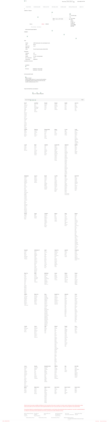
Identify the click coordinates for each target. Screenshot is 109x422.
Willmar (45, 378)
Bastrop (25, 301)
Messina (45, 328)
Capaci (45, 389)
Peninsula (45, 277)
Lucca (25, 133)
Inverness (66, 276)
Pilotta (76, 389)
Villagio (66, 155)
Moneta (66, 161)
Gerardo (25, 127)
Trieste (25, 279)
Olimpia (25, 195)
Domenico (66, 337)
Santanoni (45, 316)
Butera (45, 154)
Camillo (35, 266)
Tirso (65, 215)
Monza (66, 175)
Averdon (45, 214)
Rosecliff (45, 310)
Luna (25, 120)
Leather (76, 247)
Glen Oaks (45, 275)
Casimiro (25, 211)
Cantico (66, 145)
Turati (55, 393)
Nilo (65, 391)
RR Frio (76, 370)
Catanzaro (76, 311)
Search (45, 414)
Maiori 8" (56, 299)
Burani (66, 109)
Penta (65, 393)
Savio (65, 328)
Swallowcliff (46, 298)
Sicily (45, 332)
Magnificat (76, 139)
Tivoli (76, 321)
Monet (35, 273)
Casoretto (35, 150)
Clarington (46, 369)
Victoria (25, 329)
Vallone (76, 277)
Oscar (25, 117)
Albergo (76, 275)
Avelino (25, 378)
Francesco (35, 268)
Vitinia (76, 318)
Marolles (56, 149)
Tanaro (66, 217)
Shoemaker (26, 256)
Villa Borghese (26, 175)
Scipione (25, 196)
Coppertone (76, 236)
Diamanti (56, 326)
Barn (75, 217)
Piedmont (25, 298)
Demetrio (76, 183)
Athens (45, 380)
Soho (35, 133)
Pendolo (66, 330)
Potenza (56, 183)
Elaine (25, 218)
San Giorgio (36, 277)
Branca (25, 217)
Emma (25, 185)
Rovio (35, 215)
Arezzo (56, 327)
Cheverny (45, 215)
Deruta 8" (56, 301)
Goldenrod (56, 342)
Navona (76, 255)
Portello (45, 402)
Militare (25, 194)
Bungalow (45, 280)
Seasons (76, 133)
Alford (66, 280)
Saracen (66, 300)
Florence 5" (36, 337)
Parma (76, 307)
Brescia (25, 289)
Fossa (65, 346)
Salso (65, 368)
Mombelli (76, 182)
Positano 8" (56, 297)
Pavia (45, 267)
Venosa (35, 392)
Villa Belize (46, 144)
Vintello (25, 368)
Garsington (46, 297)
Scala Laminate (57, 387)
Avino (25, 103)
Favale (66, 181)
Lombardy (25, 296)
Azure (55, 358)
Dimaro (56, 217)
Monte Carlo (36, 294)
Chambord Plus (57, 144)
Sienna (76, 309)
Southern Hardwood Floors (43, 417)
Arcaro (25, 255)
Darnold (45, 368)
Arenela (56, 181)
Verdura (66, 370)
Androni (66, 327)
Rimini (45, 256)
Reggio (76, 390)
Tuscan (76, 326)
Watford (56, 338)
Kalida (45, 379)
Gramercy (35, 134)
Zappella (66, 329)
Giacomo (35, 297)
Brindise (56, 276)
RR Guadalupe (77, 369)
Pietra (25, 275)
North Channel (46, 278)
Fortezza (56, 185)
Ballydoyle (46, 317)
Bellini (66, 131)
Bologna (76, 296)
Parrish (56, 108)
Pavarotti (45, 130)
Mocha (76, 214)
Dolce (25, 110)
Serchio (66, 214)
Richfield (45, 381)
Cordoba (25, 326)
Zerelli (55, 332)
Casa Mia (56, 175)
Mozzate (66, 173)
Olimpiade (76, 141)
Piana (65, 299)
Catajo (25, 145)
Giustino (76, 143)
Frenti (35, 374)
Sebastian (45, 183)
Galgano (25, 193)
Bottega (35, 298)
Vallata (66, 163)
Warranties (76, 414)
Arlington (45, 300)
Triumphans (76, 142)
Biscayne (35, 182)
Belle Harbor (46, 273)
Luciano (56, 273)
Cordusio (56, 389)
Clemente (25, 212)
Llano (35, 371)
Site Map (25, 414)
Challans (25, 181)
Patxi (65, 305)
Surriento (56, 277)
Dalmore (66, 273)
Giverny (35, 276)
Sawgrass (35, 175)
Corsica (25, 366)
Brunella (25, 210)
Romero (25, 331)
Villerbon (45, 222)
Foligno (35, 272)
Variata (25, 276)
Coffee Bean (56, 348)
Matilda (45, 184)
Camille (35, 274)
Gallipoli (35, 255)
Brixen (56, 216)
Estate (45, 294)
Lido (45, 255)
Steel (75, 216)
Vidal (25, 108)
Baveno (45, 259)
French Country (67, 193)
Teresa (45, 182)
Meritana (25, 134)
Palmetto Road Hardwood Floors (68, 417)
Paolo (25, 203)
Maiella (66, 298)
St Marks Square (77, 258)
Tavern (76, 224)
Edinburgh (66, 277)
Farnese (76, 259)
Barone (56, 374)
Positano (76, 273)
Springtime (36, 278)
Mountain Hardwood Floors (55, 417)
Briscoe (66, 225)
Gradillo (25, 107)
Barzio (55, 214)
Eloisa (65, 107)
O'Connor (66, 224)
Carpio (25, 330)
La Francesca (56, 255)
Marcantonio (26, 192)
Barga (25, 130)
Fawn (45, 181)
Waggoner (66, 222)
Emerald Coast (57, 294)
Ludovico (25, 200)
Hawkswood (46, 319)
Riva (55, 215)
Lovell (45, 307)
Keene (35, 110)
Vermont (25, 214)
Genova (35, 326)
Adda (75, 109)
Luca (75, 305)
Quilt (45, 374)
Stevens (25, 254)
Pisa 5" (35, 332)
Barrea (25, 149)
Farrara (56, 352)
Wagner (25, 109)
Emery (56, 145)
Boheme (56, 275)
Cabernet (66, 153)
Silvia (75, 140)
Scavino (66, 339)
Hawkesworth (46, 315)
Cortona (76, 332)
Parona (76, 300)
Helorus (76, 329)
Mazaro (66, 371)
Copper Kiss (76, 244)
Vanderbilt (45, 321)
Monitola (66, 185)
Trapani (45, 393)
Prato (75, 176)
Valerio (25, 191)
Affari (55, 390)
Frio (35, 370)
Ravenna (25, 300)
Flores (45, 152)
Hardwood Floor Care (47, 413)
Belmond (25, 112)
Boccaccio (25, 118)
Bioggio (35, 217)
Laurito (76, 274)
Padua (55, 265)
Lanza (55, 391)
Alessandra (25, 204)
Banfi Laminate (36, 387)
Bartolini (76, 144)
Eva (24, 111)
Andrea (25, 183)
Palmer (56, 107)
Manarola (56, 264)
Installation (35, 414)
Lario (75, 108)
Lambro (66, 216)
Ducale (76, 391)
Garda (76, 103)
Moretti (66, 190)
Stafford (45, 372)
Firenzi (76, 317)
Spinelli (66, 331)
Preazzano (76, 279)
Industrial (76, 243)
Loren (65, 297)
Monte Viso (26, 273)
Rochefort (25, 182)
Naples (45, 329)
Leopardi (66, 342)
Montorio (76, 298)
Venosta (66, 134)
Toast (75, 237)
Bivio (65, 182)
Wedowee (25, 381)
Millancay (45, 217)
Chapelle (56, 152)
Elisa (75, 145)
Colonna (76, 256)
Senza (65, 174)
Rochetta (56, 184)
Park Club (35, 111)
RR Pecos (76, 374)
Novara (45, 266)
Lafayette (35, 132)
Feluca (55, 256)
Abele (25, 206)
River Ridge (76, 366)
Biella (45, 265)
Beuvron (56, 154)
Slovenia (25, 297)
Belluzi (66, 191)
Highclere (45, 299)
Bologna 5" (36, 328)
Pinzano (66, 169)
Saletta (66, 332)
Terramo (66, 132)
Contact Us (25, 415)
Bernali (56, 190)
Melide (35, 214)
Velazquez (25, 258)
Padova (35, 390)
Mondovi (35, 254)
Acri (45, 253)
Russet (55, 346)
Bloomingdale (36, 107)
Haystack (56, 349)
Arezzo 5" (35, 327)
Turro (35, 149)
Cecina (45, 263)
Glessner (45, 301)
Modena (56, 129)
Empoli (56, 337)
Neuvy (45, 224)
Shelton (25, 215)
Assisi (45, 327)
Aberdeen (66, 275)
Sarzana (25, 131)
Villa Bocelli (66, 144)
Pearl (75, 226)
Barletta (35, 369)
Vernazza (56, 253)
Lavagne (56, 368)
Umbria (25, 285)
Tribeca (35, 131)
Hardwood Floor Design (78, 413)
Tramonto (25, 373)
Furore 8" (56, 298)
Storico (66, 150)
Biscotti (76, 227)
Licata (45, 145)
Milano (35, 144)
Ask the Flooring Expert (58, 413)
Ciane (65, 369)
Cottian (25, 274)
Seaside (45, 279)
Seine (35, 279)
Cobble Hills (36, 108)
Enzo (45, 134)
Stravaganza (76, 130)
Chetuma (45, 150)
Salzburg (25, 294)
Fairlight (45, 296)
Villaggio (76, 284)
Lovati (66, 192)
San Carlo (76, 254)
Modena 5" (36, 330)
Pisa (75, 308)
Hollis (45, 276)
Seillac (55, 150)
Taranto (76, 319)
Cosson (45, 218)
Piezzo (55, 360)
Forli (75, 297)
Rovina (45, 131)
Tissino (66, 213)
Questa (56, 278)
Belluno (25, 287)
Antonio (76, 134)
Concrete (76, 222)
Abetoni (25, 132)
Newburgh (66, 279)
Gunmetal (76, 246)
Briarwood (46, 274)
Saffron (56, 341)
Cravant (56, 160)
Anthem (35, 181)
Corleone (45, 394)
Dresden (25, 213)
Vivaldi (76, 129)
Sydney (35, 154)
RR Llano (76, 373)
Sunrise (35, 275)
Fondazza (45, 103)
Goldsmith (76, 242)
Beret (35, 280)
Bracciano (25, 150)
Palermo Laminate (47, 387)
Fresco (76, 392)
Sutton (25, 382)
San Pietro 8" (56, 300)
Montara (56, 213)
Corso (65, 176)
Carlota (25, 327)
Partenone (35, 368)
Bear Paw (76, 132)
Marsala (76, 310)
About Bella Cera (57, 414)
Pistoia (45, 258)
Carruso (25, 116)
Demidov (76, 151)
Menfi (55, 191)
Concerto (76, 138)
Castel (55, 176)
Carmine (25, 190)
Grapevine (45, 325)
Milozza (56, 182)
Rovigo (25, 286)
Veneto (25, 389)
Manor (76, 223)
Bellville (45, 371)
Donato (35, 152)
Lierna (76, 110)
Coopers (56, 103)
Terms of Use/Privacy (37, 415)
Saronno (66, 164)
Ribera (66, 310)
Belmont (45, 308)
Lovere (66, 255)
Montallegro (56, 378)
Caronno (66, 151)
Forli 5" (35, 329)
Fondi (25, 369)
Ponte (45, 109)
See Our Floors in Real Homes (69, 414)
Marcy (35, 109)
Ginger (76, 241)
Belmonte (45, 390)
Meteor (56, 359)
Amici (65, 338)
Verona (76, 294)
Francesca (25, 186)
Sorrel (55, 350)
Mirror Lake (36, 103)
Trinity (76, 368)
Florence (76, 315)
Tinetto (56, 266)
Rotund (76, 253)
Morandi (76, 185)
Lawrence (45, 186)
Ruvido (25, 387)
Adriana (66, 183)
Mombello (66, 152)
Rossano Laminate (67, 387)
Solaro (25, 383)
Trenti (35, 373)
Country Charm (67, 194)
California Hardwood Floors (30, 417)
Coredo (56, 218)
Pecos (75, 131)
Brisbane (35, 153)
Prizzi (45, 391)
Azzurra (25, 372)
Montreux (56, 151)
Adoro (55, 274)
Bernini (45, 175)
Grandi (45, 107)
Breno (65, 254)
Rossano (25, 202)
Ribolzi (35, 301)
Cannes (66, 154)
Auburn (56, 347)
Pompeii (66, 326)
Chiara (66, 108)
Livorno (45, 264)
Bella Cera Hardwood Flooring (28, 413)
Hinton (35, 176)
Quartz (56, 339)
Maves (45, 223)
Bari (75, 320)
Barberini (76, 257)
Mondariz (25, 205)
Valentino (25, 129)
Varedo (66, 165)
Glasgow (66, 274)
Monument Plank (47, 129)
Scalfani (56, 186)
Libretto (76, 181)
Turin (45, 257)
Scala (35, 145)
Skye (65, 278)
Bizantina (66, 392)
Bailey (25, 253)
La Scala (66, 129)
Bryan (45, 370)
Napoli (66, 301)
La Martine (46, 311)
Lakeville (45, 373)
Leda (75, 150)
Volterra (76, 331)
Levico (45, 108)
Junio (25, 201)
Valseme (56, 155)
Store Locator (67, 413)
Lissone (35, 253)
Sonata (76, 186)
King (65, 223)
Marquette (35, 296)
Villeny (45, 226)
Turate (66, 149)
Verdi (65, 130)
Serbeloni (76, 107)
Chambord (46, 213)
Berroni (56, 254)
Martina (66, 103)
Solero (66, 309)
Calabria (25, 299)
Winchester (46, 305)
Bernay (56, 159)
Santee (55, 340)
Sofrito (35, 259)
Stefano (66, 390)
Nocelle (76, 280)
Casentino (76, 327)
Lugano (35, 213)
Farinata (56, 258)
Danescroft (46, 318)
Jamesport (56, 109)
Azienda (66, 160)
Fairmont (35, 299)
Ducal (55, 132)
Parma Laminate (77, 387)
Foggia (45, 254)
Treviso (25, 288)
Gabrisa (76, 276)
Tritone (45, 176)
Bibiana (45, 185)
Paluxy (76, 371)
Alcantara (66, 218)
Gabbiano (25, 176)
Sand (75, 218)
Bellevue (35, 300)
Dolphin (76, 235)
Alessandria (66, 294)
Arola (75, 278)
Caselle (76, 299)
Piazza (65, 389)
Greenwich (36, 130)
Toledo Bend (26, 305)
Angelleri (25, 371)
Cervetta (45, 138)
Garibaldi (56, 369)
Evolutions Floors (57, 415)
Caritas (76, 149)
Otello (76, 190)
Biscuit (76, 231)
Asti (24, 284)
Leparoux (25, 257)
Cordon (25, 216)
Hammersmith (46, 309)
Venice (45, 326)
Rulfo (25, 126)
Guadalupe (36, 378)
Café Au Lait (76, 225)
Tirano (66, 253)
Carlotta (25, 122)
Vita (55, 331)
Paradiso (35, 216)
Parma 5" (35, 331)
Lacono (56, 370)
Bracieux (45, 225)
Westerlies (45, 320)
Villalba (66, 184)
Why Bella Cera (36, 413)
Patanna (45, 395)
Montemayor (26, 328)
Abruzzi (25, 278)
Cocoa (76, 245)
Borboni (25, 374)
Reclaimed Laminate (47, 366)
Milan (45, 330)
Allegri (66, 133)
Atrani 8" (56, 296)
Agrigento (56, 366)
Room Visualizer (37, 6)
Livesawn (56, 279)
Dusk (75, 233)
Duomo (35, 151)
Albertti (76, 152)
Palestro (56, 392)
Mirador (45, 151)
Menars (45, 216)
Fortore (66, 340)
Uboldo (66, 162)
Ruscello (35, 366)
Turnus (25, 370)
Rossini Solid (77, 175)
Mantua (25, 390)
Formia (35, 391)
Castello (25, 144)
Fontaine (45, 306)
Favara (45, 149)
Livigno (25, 391)
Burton (25, 379)
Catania (76, 316)
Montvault (56, 153)
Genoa (25, 277)
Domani (45, 153)
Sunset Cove (46, 284)
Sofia (25, 184)
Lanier (25, 380)
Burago (66, 186)
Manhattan (36, 129)
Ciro (75, 184)
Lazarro (35, 389)
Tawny (76, 215)
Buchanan (76, 372)
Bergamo (76, 213)
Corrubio (76, 301)
